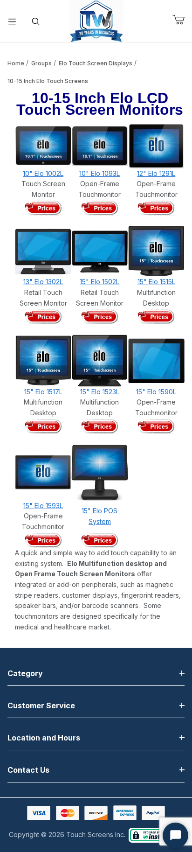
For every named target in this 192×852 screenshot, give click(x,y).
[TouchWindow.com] (96, 20)
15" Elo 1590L (156, 392)
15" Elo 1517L (43, 392)
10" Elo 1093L (99, 173)
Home (15, 63)
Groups (41, 63)
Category (25, 673)
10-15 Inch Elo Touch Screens (47, 80)
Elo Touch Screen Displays (95, 63)
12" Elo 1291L (156, 173)
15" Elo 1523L (99, 392)
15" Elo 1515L (156, 282)
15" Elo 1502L (99, 282)
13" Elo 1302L (43, 282)
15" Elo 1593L (43, 506)
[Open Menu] (12, 21)
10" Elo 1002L (43, 173)
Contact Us (28, 770)
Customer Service (41, 705)
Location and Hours (43, 737)
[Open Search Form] (36, 21)
